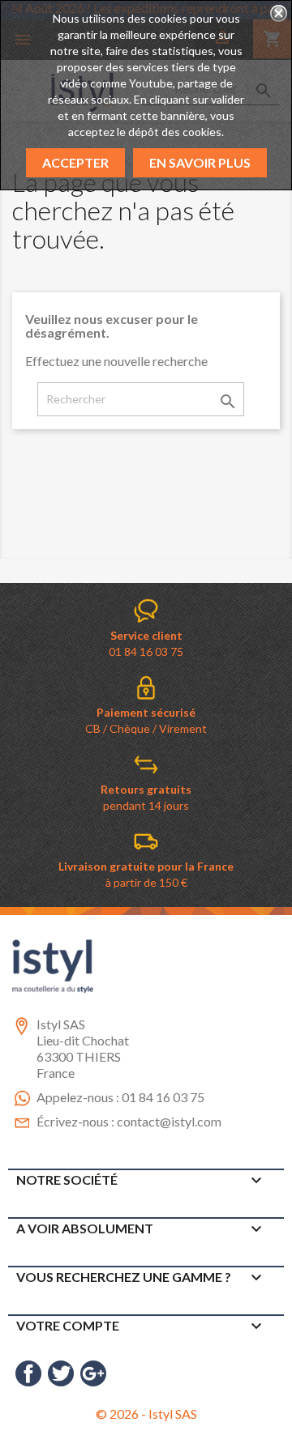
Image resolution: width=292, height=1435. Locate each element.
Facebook (28, 1373)
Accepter (75, 162)
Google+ (93, 1373)
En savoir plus (200, 162)
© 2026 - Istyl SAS (146, 1413)
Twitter (61, 1373)
